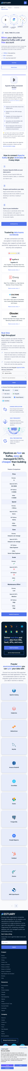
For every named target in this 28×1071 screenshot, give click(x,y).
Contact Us (3, 1022)
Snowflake (6, 400)
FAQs (2, 978)
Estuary (3, 955)
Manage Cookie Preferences (9, 1040)
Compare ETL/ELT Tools (6, 1003)
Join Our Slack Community (14, 652)
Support (3, 1010)
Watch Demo (14, 67)
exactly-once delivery (14, 100)
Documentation (4, 985)
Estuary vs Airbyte (5, 966)
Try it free (14, 62)
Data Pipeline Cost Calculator (7, 973)
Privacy (3, 1024)
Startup (3, 1033)
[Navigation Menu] (25, 2)
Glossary (3, 994)
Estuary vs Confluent (6, 969)
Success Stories (4, 1005)
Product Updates (5, 990)
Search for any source (6, 371)
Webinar (3, 999)
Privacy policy (23, 1047)
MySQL (16, 390)
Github (2, 1001)
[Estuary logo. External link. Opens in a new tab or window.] (4, 1049)
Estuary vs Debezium (6, 971)
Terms (2, 1026)
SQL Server (7, 393)
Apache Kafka (7, 397)
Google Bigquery (19, 397)
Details (14, 382)
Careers (3, 1020)
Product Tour (4, 962)
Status (2, 1031)
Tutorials (3, 992)
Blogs (2, 987)
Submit (14, 947)
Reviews (3, 976)
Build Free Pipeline (14, 647)
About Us (3, 1017)
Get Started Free (14, 223)
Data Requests (4, 1029)
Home (4, 7)
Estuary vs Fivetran (5, 964)
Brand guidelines (5, 1036)
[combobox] (14, 373)
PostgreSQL (7, 390)
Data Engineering (5, 996)
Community (3, 1008)
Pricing (2, 960)
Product (10, 7)
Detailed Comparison (14, 614)
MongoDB (17, 393)
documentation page (9, 146)
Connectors (16, 7)
